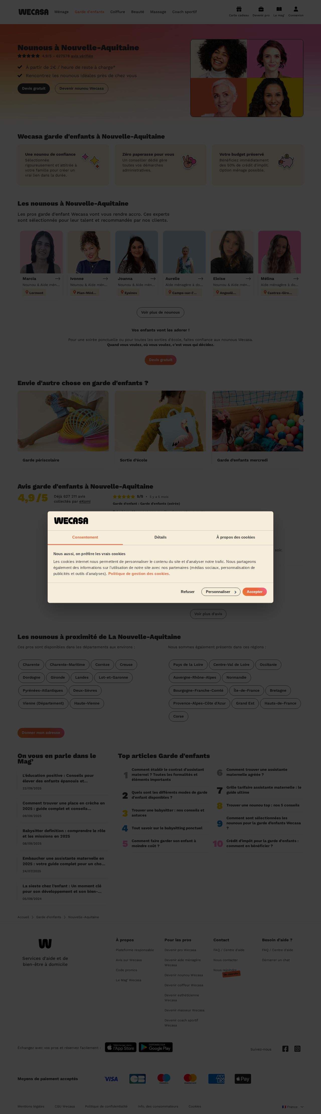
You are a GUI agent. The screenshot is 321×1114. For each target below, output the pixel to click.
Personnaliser (218, 592)
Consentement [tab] (85, 537)
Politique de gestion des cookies (138, 574)
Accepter (255, 592)
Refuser (188, 592)
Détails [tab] (160, 537)
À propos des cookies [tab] (235, 537)
